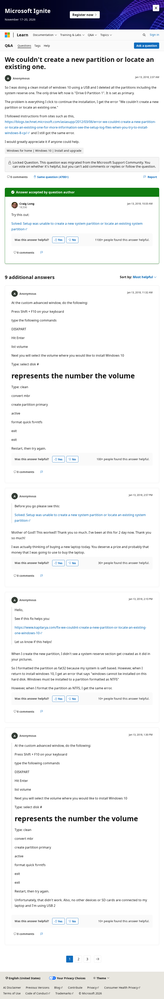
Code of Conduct (36, 993)
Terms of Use (12, 993)
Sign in (154, 35)
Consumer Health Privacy (121, 987)
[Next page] (97, 959)
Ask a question (146, 45)
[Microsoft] (7, 35)
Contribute (75, 987)
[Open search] (144, 35)
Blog (57, 987)
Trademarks (63, 993)
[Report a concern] (41, 252)
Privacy (92, 987)
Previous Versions (37, 987)
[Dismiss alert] (156, 8)
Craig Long (26, 204)
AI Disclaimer (12, 987)
